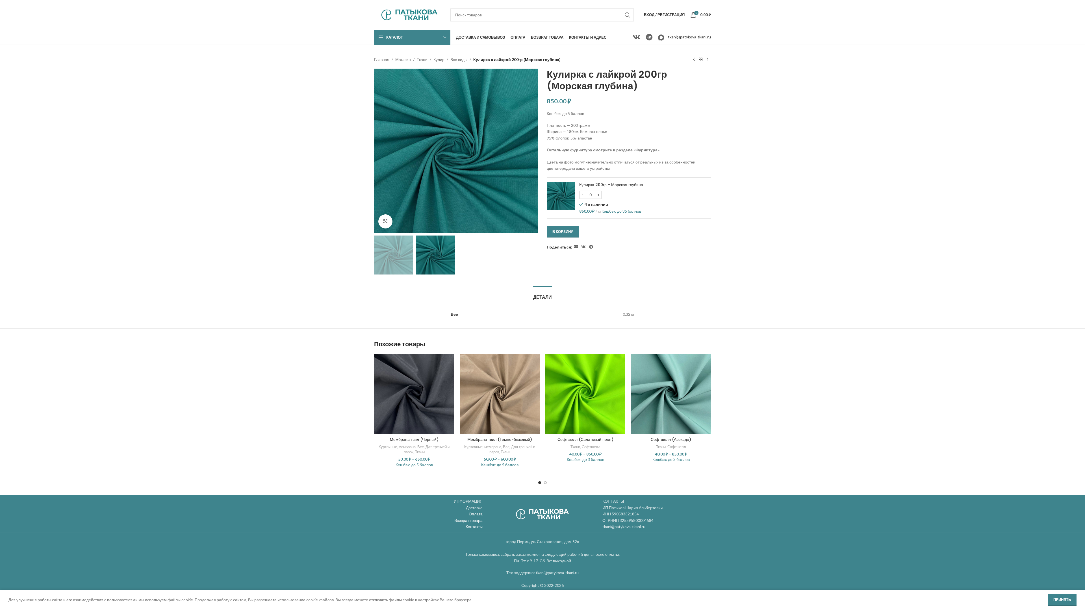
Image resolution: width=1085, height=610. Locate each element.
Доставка (474, 507)
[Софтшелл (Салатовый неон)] (585, 394)
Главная (381, 59)
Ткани (422, 59)
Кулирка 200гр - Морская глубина (611, 185)
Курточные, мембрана (397, 447)
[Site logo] (409, 14)
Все (420, 447)
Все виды (458, 59)
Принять (1062, 599)
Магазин (403, 59)
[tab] (542, 294)
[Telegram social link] (649, 37)
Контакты (474, 526)
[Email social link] (576, 247)
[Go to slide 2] (545, 482)
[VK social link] (636, 37)
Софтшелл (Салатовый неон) (585, 439)
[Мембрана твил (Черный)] (414, 394)
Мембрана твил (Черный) (414, 439)
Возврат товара (468, 520)
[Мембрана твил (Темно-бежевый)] (500, 394)
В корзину (562, 231)
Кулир (438, 59)
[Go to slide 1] (539, 482)
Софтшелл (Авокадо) (671, 439)
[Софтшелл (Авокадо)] (671, 394)
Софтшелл (591, 447)
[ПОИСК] (627, 14)
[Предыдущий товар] (694, 59)
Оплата (476, 513)
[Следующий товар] (707, 59)
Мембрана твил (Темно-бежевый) (499, 439)
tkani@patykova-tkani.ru (689, 36)
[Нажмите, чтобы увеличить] (385, 221)
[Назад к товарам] (700, 59)
